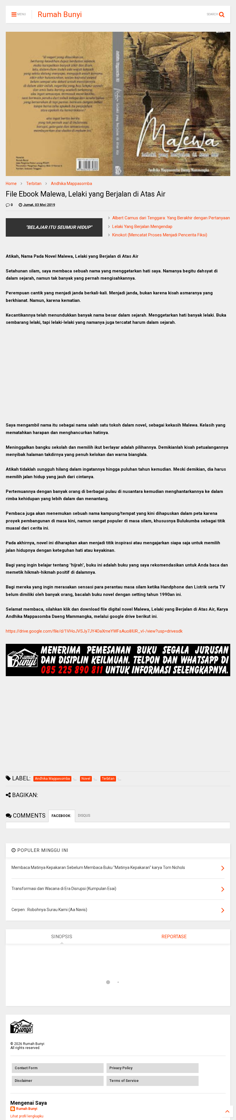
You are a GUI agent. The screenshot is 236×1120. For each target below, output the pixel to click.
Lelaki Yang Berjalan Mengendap (142, 226)
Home (11, 183)
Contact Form (26, 1068)
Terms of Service (124, 1081)
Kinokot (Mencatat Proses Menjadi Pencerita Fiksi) (159, 235)
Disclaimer (23, 1081)
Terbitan (33, 183)
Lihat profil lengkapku (26, 1116)
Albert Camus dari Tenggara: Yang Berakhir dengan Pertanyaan (171, 217)
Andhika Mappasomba (71, 183)
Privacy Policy (120, 1068)
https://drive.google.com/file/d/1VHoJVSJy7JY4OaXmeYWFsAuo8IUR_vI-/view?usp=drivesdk (94, 631)
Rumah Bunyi (60, 14)
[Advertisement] (118, 372)
